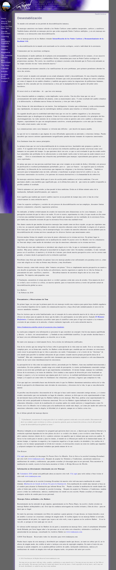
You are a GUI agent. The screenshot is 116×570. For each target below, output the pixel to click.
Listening (5, 36)
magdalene (5, 52)
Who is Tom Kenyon (6, 22)
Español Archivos (100, 14)
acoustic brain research (5, 76)
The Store (5, 65)
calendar (5, 68)
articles (4, 71)
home (3, 18)
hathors (4, 49)
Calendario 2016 (26, 474)
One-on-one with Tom (6, 27)
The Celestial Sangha (6, 56)
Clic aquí (20, 456)
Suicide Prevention (5, 32)
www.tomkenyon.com (36, 459)
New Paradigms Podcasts (5, 41)
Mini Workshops (6, 61)
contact (4, 81)
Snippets (4, 46)
